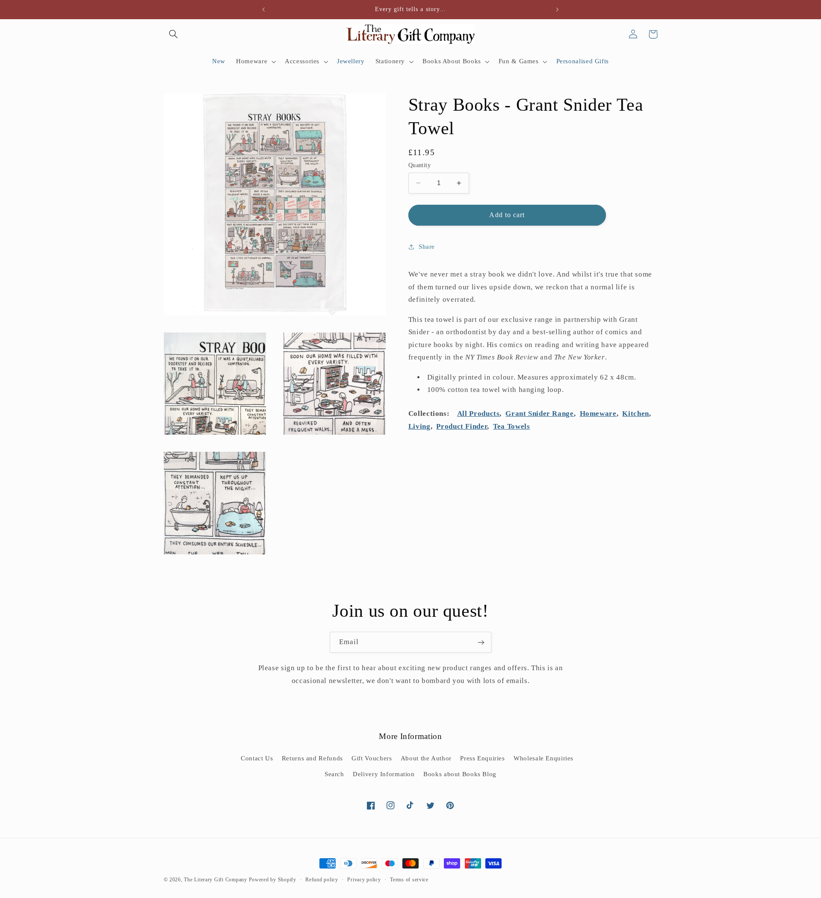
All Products (478, 413)
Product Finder (461, 426)
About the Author (426, 758)
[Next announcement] (557, 9)
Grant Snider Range (539, 413)
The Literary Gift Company (215, 879)
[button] (173, 34)
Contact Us (257, 758)
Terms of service (409, 879)
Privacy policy (364, 879)
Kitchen (635, 413)
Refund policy (321, 879)
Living (419, 426)
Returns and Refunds (312, 758)
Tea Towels (511, 426)
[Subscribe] (481, 642)
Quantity (419, 165)
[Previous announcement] (263, 9)
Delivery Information (384, 774)
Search (334, 774)
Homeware (598, 413)
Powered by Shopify (272, 879)
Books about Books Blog (459, 774)
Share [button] (427, 246)
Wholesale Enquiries (543, 758)
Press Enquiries (482, 758)
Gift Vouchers (371, 758)
